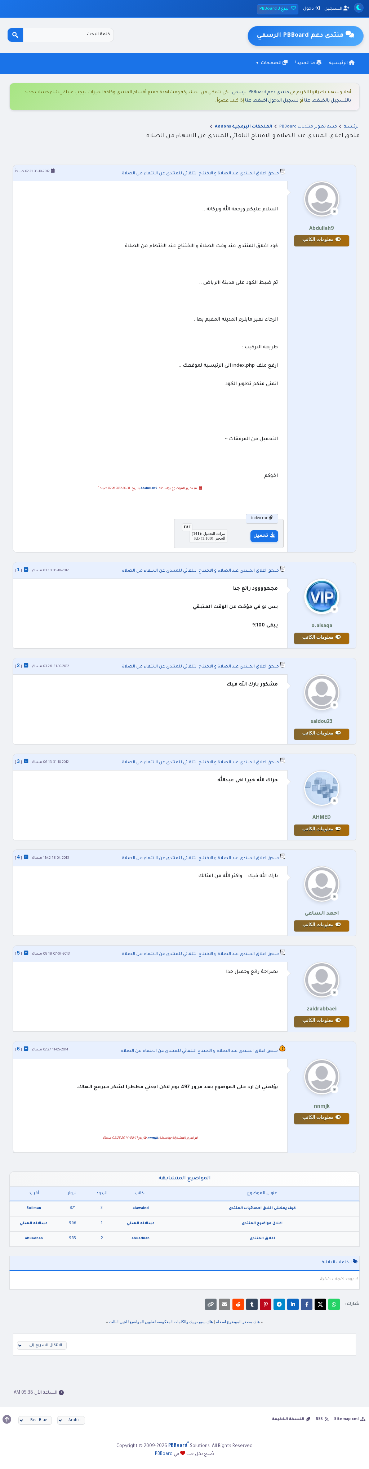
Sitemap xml (346, 1419)
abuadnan (141, 1239)
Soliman (34, 1208)
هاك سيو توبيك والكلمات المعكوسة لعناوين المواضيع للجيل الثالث (160, 1322)
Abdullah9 (149, 489)
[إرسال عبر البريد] (224, 1304)
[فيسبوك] (306, 1304)
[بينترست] (265, 1304)
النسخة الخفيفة (288, 1419)
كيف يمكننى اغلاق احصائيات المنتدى (262, 1208)
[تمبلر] (252, 1304)
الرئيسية (339, 63)
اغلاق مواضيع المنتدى (262, 1223)
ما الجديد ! (305, 63)
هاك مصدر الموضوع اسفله (238, 1322)
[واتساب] (334, 1304)
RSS (319, 1419)
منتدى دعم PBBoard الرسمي (260, 92)
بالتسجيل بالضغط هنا (327, 100)
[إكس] (320, 1304)
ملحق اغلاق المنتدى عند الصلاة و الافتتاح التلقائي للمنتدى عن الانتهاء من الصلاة (200, 173)
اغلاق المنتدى (262, 1239)
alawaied (141, 1208)
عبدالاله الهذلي (141, 1223)
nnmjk (152, 1138)
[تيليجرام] (279, 1304)
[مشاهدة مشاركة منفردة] (26, 569)
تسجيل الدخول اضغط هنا (271, 100)
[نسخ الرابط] (211, 1304)
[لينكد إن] (293, 1304)
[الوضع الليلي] (359, 8)
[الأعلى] (7, 1419)
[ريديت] (238, 1304)
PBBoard (164, 1454)
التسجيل (333, 9)
